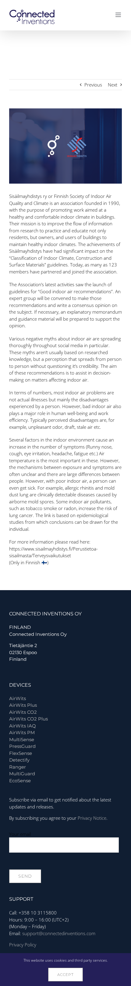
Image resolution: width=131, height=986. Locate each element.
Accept (65, 974)
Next (112, 85)
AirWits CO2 (23, 712)
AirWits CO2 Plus (28, 719)
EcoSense (20, 781)
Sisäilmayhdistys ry (28, 196)
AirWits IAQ (22, 726)
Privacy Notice (92, 818)
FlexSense (20, 753)
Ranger (17, 767)
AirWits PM (22, 732)
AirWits (17, 698)
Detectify (19, 760)
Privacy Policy (22, 945)
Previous (93, 85)
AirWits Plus (23, 705)
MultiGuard (22, 773)
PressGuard (22, 746)
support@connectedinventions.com (58, 933)
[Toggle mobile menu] (118, 15)
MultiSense (21, 739)
